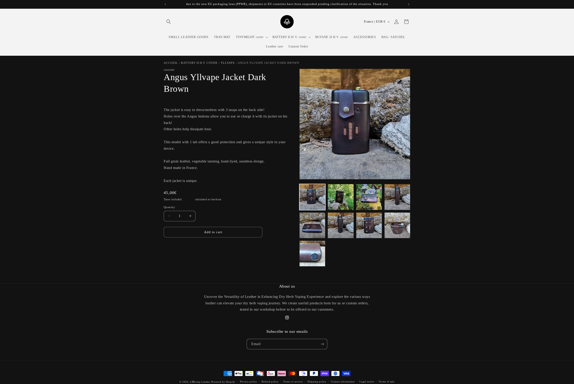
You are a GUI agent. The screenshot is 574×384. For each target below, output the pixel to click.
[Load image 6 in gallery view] (341, 225)
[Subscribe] (322, 344)
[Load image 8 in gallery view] (397, 225)
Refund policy (270, 381)
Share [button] (172, 248)
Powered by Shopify (223, 381)
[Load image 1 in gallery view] (312, 197)
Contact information (343, 381)
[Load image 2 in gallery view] (341, 197)
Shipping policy (316, 381)
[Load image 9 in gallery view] (312, 254)
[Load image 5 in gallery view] (312, 225)
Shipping (188, 199)
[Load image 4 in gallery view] (397, 197)
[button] (169, 22)
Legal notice (366, 381)
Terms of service (293, 381)
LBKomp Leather (200, 381)
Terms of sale (386, 381)
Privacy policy (248, 381)
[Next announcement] (409, 4)
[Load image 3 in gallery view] (369, 197)
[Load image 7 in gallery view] (369, 225)
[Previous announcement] (165, 4)
